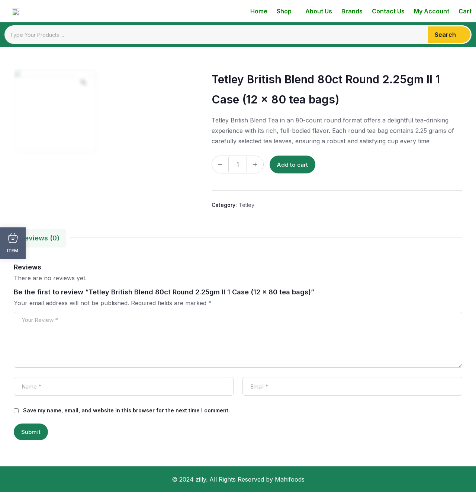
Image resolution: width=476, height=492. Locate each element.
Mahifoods (290, 479)
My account (431, 11)
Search (445, 34)
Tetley (246, 205)
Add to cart (292, 164)
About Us (318, 11)
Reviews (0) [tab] (40, 238)
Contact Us (388, 11)
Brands (352, 11)
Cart (465, 11)
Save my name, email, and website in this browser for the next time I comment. (126, 410)
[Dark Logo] (11, 11)
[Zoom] (83, 82)
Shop (284, 11)
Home (258, 11)
